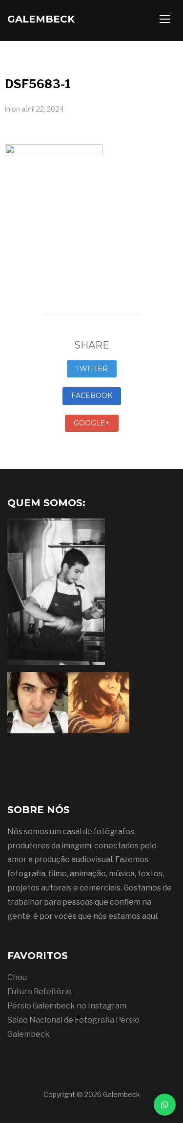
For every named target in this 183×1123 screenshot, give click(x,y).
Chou (17, 977)
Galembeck (41, 19)
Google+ (92, 423)
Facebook (91, 395)
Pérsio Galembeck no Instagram (66, 1005)
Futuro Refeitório (39, 991)
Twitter (92, 368)
